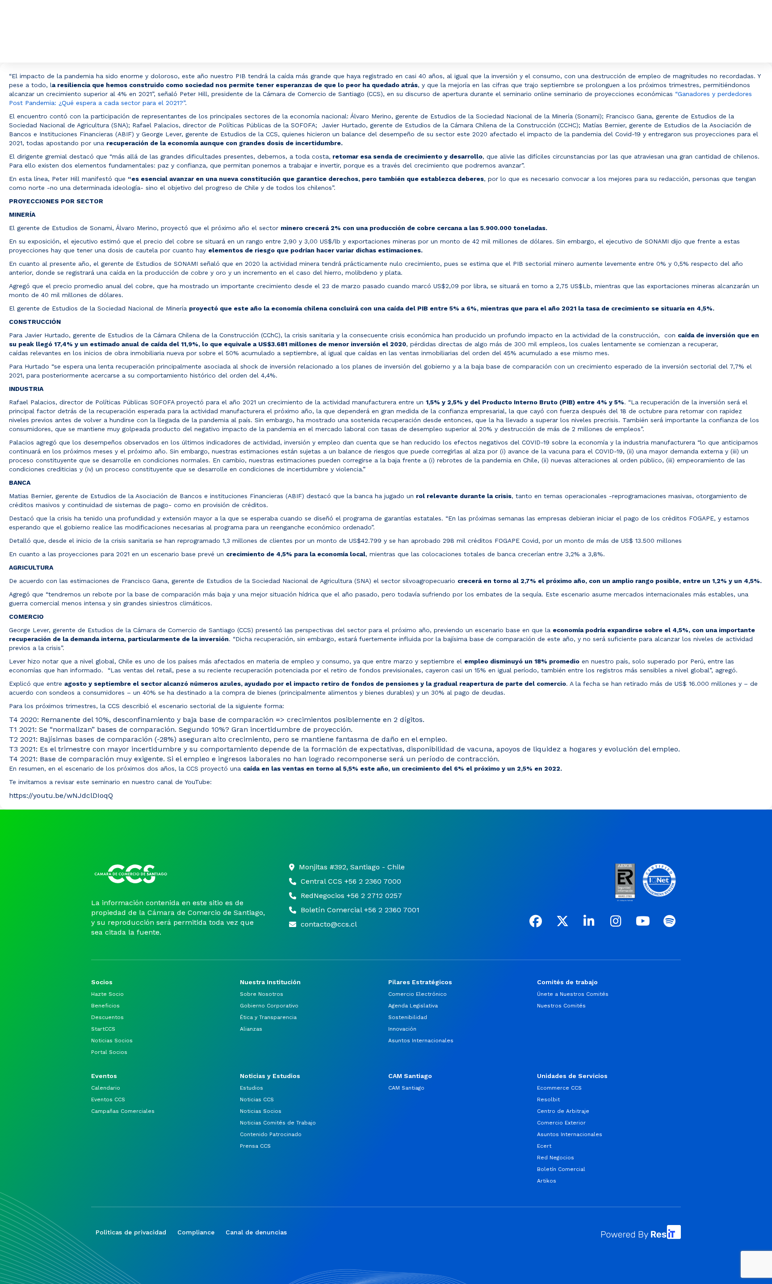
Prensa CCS (255, 1146)
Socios (120, 47)
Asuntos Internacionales (420, 1040)
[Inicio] (179, 874)
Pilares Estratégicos (268, 47)
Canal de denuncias (256, 1232)
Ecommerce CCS (559, 1088)
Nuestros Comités (561, 1006)
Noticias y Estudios (489, 47)
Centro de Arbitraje (563, 1111)
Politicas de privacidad (131, 1232)
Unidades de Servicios (641, 47)
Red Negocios (555, 1157)
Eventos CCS (108, 1099)
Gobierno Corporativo (269, 1006)
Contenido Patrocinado (271, 1134)
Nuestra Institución (191, 47)
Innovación (402, 1029)
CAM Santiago (562, 47)
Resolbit (548, 1099)
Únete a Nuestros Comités (572, 994)
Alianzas (251, 1029)
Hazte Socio (107, 994)
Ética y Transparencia (268, 1017)
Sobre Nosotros (261, 994)
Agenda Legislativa (413, 1006)
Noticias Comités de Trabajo (278, 1123)
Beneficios (105, 1006)
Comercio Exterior (561, 1123)
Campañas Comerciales (123, 1111)
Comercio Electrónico (417, 994)
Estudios (251, 1088)
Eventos (418, 47)
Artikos (546, 1181)
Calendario (105, 1088)
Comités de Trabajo (341, 47)
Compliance (195, 1232)
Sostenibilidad (407, 1017)
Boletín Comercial (561, 1169)
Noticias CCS (257, 1099)
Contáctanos (573, 16)
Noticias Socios (112, 1040)
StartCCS (103, 1029)
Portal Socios (647, 16)
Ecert (544, 1146)
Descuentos (107, 1017)
